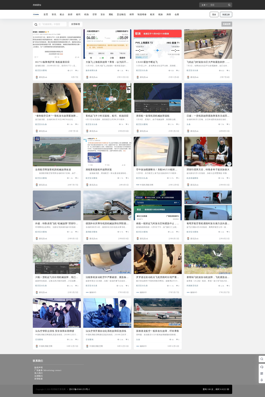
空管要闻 (39, 339)
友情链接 (38, 379)
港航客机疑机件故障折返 (99, 169)
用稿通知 (37, 5)
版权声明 (38, 367)
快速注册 (226, 14)
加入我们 (38, 373)
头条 (188, 124)
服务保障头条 (91, 70)
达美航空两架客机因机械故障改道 (53, 169)
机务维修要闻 (192, 178)
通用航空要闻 (91, 232)
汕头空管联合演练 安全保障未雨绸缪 (54, 331)
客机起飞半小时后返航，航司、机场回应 (107, 116)
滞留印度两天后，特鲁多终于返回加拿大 (208, 169)
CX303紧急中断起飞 (147, 62)
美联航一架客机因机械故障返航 (153, 116)
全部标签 (75, 24)
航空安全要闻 (41, 70)
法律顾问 (38, 376)
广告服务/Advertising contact (47, 370)
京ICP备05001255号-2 (79, 389)
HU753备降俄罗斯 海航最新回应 (52, 62)
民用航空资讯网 (57, 389)
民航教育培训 (192, 285)
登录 (214, 14)
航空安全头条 (142, 70)
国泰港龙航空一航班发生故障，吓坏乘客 (157, 331)
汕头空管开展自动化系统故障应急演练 (106, 331)
